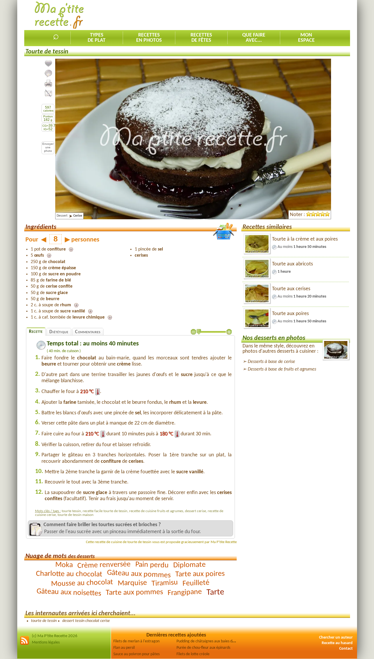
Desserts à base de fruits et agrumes (282, 369)
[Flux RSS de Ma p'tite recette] (24, 644)
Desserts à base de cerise (271, 361)
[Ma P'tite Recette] (59, 15)
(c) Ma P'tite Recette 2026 (54, 636)
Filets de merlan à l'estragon (136, 641)
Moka (64, 565)
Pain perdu (152, 565)
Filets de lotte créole (192, 654)
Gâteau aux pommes (139, 574)
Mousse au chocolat (82, 583)
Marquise (132, 583)
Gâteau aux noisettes (69, 592)
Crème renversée (104, 565)
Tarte (215, 592)
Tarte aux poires (200, 574)
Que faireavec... (253, 37)
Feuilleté (196, 583)
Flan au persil (124, 648)
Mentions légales (46, 642)
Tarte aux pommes (134, 592)
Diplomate (189, 565)
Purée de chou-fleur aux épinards (203, 648)
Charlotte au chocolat (69, 574)
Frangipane (185, 592)
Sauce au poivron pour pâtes (136, 654)
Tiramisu (165, 583)
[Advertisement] (243, 15)
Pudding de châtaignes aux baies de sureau (211, 641)
